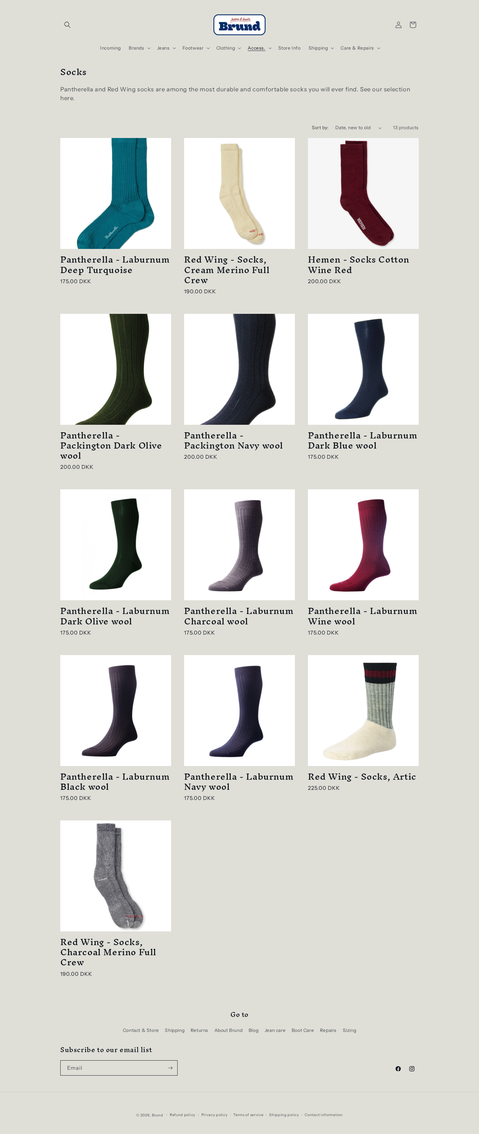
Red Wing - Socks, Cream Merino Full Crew (226, 269)
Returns (199, 1030)
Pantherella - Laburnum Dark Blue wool (362, 440)
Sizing (349, 1030)
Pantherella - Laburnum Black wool (114, 782)
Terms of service (248, 1114)
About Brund (228, 1030)
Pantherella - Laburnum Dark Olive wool (114, 616)
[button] (67, 25)
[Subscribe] (170, 1068)
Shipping (174, 1030)
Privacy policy (214, 1114)
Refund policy (183, 1114)
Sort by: (320, 127)
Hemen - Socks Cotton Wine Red (358, 264)
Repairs (328, 1030)
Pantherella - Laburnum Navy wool (238, 782)
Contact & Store (141, 1030)
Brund (157, 1115)
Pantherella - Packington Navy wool (233, 440)
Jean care (275, 1030)
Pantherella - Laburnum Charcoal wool (238, 616)
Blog (253, 1030)
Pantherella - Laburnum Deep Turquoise (114, 264)
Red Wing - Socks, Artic (362, 777)
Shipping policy (284, 1114)
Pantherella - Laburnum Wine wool (362, 616)
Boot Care (303, 1030)
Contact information (323, 1114)
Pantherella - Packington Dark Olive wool (111, 445)
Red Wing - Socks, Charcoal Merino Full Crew (108, 952)
